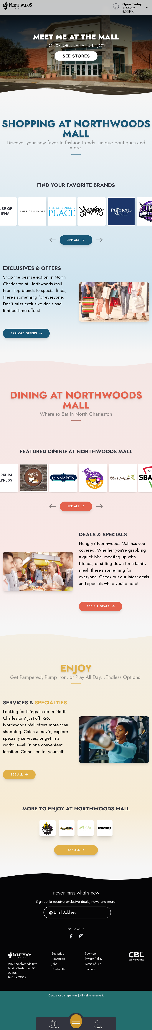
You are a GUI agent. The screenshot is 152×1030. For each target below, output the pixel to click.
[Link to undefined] (32, 211)
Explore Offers (24, 333)
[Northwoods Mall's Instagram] (82, 935)
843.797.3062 (17, 977)
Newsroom (58, 959)
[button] (134, 7)
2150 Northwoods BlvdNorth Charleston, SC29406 (22, 968)
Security (90, 969)
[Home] (58, 7)
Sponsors (91, 953)
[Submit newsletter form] (103, 912)
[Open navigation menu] (76, 1021)
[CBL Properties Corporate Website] (128, 956)
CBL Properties (67, 995)
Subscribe (58, 953)
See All (73, 240)
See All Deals (98, 606)
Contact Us (58, 969)
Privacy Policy (93, 959)
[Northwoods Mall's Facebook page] (72, 935)
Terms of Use (93, 964)
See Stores (76, 56)
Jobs (54, 964)
